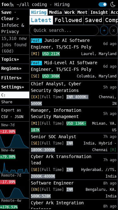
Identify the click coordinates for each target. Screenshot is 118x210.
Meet (82, 12)
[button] (14, 95)
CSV (4, 117)
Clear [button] (8, 18)
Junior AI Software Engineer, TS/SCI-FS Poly (61, 43)
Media (55, 12)
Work (70, 12)
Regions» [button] (11, 68)
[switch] (102, 4)
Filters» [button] (11, 77)
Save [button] (7, 12)
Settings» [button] (12, 86)
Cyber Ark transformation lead (61, 159)
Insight (99, 12)
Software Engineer (52, 182)
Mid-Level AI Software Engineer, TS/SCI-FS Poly (64, 66)
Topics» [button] (10, 59)
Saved (93, 20)
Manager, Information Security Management (56, 113)
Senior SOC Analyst (53, 136)
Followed (68, 20)
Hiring (38, 12)
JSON (18, 117)
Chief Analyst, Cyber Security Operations (56, 87)
